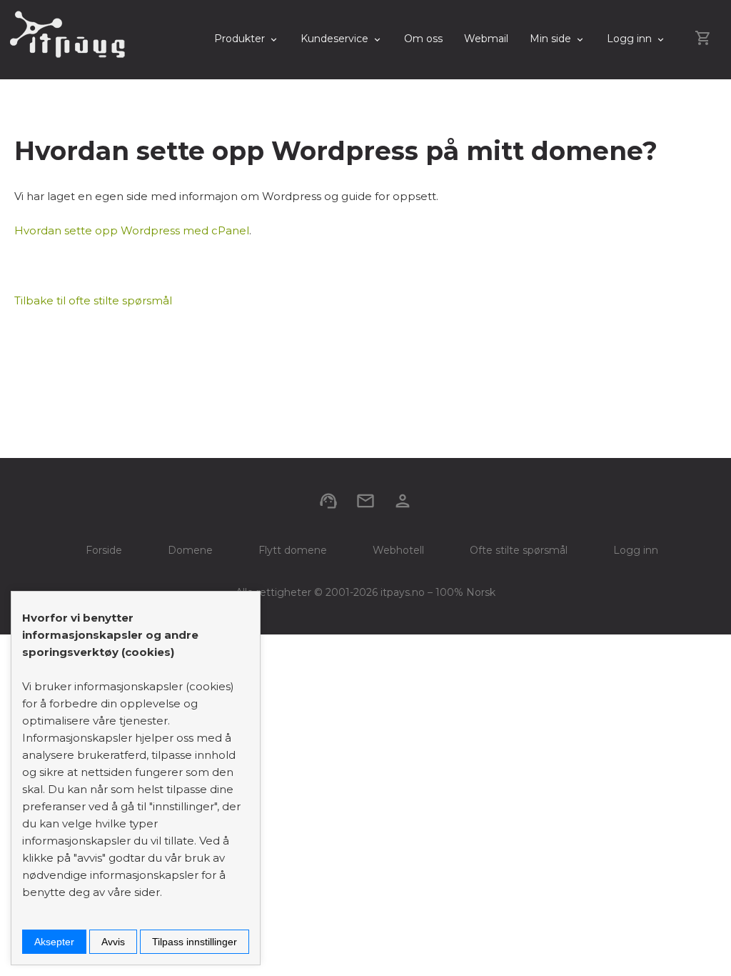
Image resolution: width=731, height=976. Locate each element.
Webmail (486, 38)
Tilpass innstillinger (194, 941)
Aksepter (54, 941)
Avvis (113, 941)
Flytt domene (292, 550)
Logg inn (629, 38)
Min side (550, 38)
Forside (104, 550)
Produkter (239, 38)
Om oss (423, 38)
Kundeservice (334, 38)
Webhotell (398, 550)
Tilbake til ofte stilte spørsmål (93, 300)
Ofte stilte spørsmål (519, 550)
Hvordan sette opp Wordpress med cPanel (131, 230)
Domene (190, 550)
